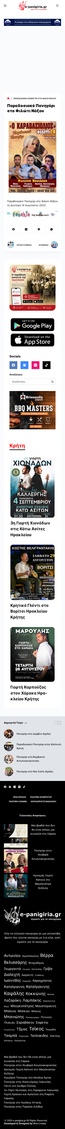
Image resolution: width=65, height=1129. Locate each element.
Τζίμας (21, 1029)
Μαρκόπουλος (49, 1001)
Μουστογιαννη (45, 1006)
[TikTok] (46, 365)
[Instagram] (35, 365)
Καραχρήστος (42, 980)
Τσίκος (36, 1028)
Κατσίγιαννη (14, 986)
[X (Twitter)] (26, 229)
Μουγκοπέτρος (22, 1006)
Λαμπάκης (32, 1000)
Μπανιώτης (14, 1016)
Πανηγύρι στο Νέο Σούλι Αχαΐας (35, 771)
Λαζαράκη (12, 1000)
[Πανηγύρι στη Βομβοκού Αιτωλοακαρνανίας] (8, 759)
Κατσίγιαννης (38, 986)
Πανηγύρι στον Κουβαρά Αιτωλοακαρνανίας (43, 854)
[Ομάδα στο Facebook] (24, 365)
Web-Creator (39, 1123)
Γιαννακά (26, 969)
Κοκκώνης (36, 993)
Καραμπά (27, 981)
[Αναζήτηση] (57, 6)
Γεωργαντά (12, 969)
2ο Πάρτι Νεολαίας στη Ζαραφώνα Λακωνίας (31, 1090)
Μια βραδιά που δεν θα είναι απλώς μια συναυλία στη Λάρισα (43, 829)
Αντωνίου (12, 955)
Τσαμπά (10, 1035)
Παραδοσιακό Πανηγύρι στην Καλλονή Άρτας (39, 746)
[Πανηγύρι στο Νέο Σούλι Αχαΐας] (8, 771)
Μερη (6, 1006)
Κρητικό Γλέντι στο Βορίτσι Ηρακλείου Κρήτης (29, 611)
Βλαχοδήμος (36, 962)
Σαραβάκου (25, 1022)
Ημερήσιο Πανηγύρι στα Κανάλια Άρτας (27, 1077)
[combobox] (30, 381)
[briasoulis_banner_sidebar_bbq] (32, 409)
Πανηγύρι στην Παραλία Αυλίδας (23, 1106)
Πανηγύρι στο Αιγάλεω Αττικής (22, 1102)
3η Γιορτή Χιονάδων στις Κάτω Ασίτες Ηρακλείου (30, 529)
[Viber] (38, 229)
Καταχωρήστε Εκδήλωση (43, 801)
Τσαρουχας (24, 1036)
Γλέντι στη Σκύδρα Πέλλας (20, 1085)
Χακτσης (55, 1035)
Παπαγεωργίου (32, 1017)
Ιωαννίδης (12, 980)
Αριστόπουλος (30, 956)
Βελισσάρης (15, 962)
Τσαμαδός (50, 1029)
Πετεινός (46, 1017)
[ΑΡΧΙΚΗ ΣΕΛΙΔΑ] (8, 98)
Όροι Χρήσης (19, 797)
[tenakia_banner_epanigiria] (32, 214)
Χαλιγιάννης (20, 1040)
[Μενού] (5, 5)
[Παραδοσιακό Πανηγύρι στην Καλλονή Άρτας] (8, 746)
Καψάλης (14, 993)
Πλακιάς (9, 1022)
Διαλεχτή (12, 974)
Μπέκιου (24, 1011)
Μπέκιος (10, 1011)
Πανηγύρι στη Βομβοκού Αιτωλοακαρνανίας (31, 758)
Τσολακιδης (39, 1036)
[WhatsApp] (51, 229)
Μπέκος (36, 1011)
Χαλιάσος (8, 1040)
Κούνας (50, 994)
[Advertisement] (32, 59)
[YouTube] (19, 787)
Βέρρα (46, 955)
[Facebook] (13, 229)
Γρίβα (48, 969)
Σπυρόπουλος (9, 1030)
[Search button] (52, 381)
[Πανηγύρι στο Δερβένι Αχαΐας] (8, 734)
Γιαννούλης (37, 969)
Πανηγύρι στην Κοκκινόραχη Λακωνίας (27, 1081)
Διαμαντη (27, 974)
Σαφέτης (42, 1022)
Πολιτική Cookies (18, 801)
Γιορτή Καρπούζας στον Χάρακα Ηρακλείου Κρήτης (28, 693)
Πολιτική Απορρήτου (41, 797)
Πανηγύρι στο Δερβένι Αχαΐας (34, 733)
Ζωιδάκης (39, 975)
